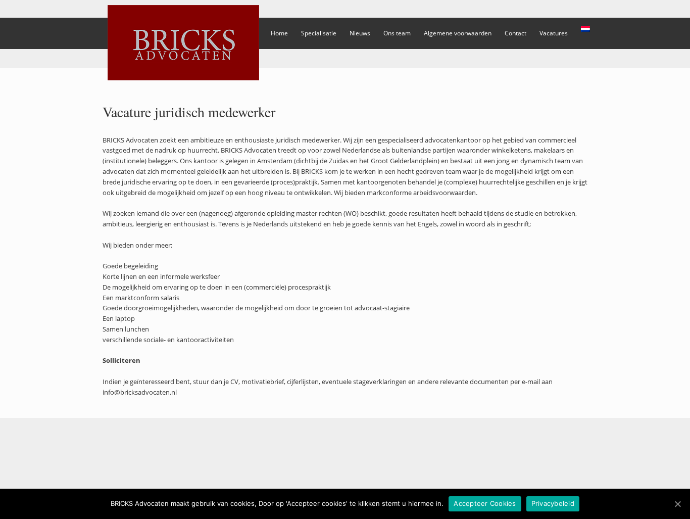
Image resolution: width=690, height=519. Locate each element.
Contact (515, 33)
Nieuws (360, 33)
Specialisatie (318, 33)
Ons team (397, 33)
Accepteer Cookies (485, 503)
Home (279, 33)
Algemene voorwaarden (457, 33)
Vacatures (553, 33)
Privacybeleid (552, 503)
